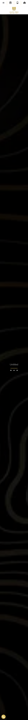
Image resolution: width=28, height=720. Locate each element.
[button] (3, 2)
